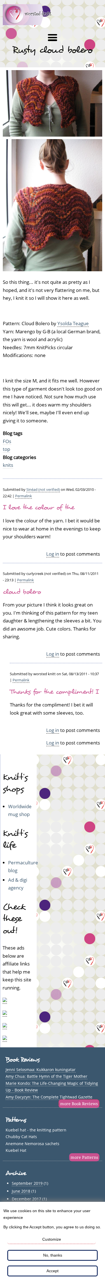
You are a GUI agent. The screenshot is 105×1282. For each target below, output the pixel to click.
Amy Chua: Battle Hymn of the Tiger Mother (46, 1076)
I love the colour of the (38, 507)
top (6, 449)
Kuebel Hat (16, 1150)
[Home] (30, 23)
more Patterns (84, 1157)
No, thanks (52, 1255)
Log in (52, 554)
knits (8, 465)
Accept (52, 1271)
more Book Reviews (79, 1103)
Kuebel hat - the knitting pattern (36, 1130)
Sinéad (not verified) (43, 489)
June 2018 (21, 1191)
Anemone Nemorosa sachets (32, 1143)
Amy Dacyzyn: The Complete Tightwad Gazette (49, 1097)
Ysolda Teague (73, 323)
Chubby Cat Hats (21, 1136)
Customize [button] (51, 1239)
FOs (7, 441)
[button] (52, 37)
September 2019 (27, 1183)
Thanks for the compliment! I (54, 691)
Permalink (23, 495)
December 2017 (26, 1199)
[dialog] (52, 1242)
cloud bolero (22, 591)
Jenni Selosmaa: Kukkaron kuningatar (41, 1069)
